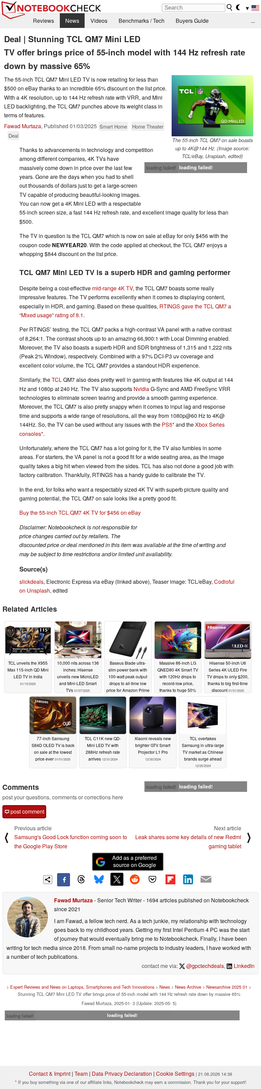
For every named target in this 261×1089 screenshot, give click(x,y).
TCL (57, 380)
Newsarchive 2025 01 (226, 987)
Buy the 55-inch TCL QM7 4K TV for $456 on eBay (80, 512)
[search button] (230, 7)
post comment (26, 811)
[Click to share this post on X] (116, 879)
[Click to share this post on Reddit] (134, 879)
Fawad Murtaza (22, 126)
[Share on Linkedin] (187, 879)
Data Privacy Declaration (122, 1073)
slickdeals (31, 581)
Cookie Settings (175, 1073)
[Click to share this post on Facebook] (63, 879)
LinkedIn (243, 966)
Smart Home (113, 126)
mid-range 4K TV (112, 288)
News (72, 20)
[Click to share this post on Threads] (81, 879)
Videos (98, 20)
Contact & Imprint (49, 1073)
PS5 (167, 424)
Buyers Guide (192, 20)
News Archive (188, 987)
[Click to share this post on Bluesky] (98, 879)
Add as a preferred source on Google (134, 861)
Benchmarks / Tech (141, 20)
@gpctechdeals (204, 966)
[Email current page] (205, 879)
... (253, 20)
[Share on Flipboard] (170, 879)
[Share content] (47, 879)
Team (81, 1073)
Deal (13, 135)
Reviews (43, 20)
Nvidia (141, 389)
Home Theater (147, 126)
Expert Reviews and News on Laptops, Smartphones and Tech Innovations (82, 987)
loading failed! (161, 167)
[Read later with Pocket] (152, 879)
